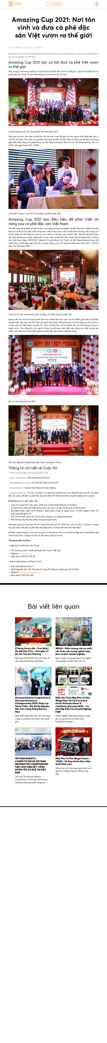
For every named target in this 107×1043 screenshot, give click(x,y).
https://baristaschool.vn (29, 572)
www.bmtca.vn (26, 554)
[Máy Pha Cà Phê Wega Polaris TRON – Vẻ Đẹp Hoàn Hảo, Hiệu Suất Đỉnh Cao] (73, 742)
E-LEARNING (54, 4)
